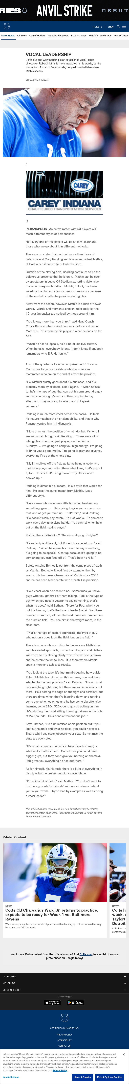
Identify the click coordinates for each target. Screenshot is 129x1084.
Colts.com (86, 954)
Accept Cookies (83, 1077)
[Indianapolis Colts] (64, 1018)
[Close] (123, 1054)
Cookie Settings (11, 1077)
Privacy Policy (64, 1034)
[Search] (118, 26)
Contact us (64, 1046)
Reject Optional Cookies (109, 1077)
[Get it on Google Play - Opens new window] (75, 1004)
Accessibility (64, 1040)
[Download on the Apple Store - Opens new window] (52, 1003)
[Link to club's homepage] (7, 25)
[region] (64, 1066)
